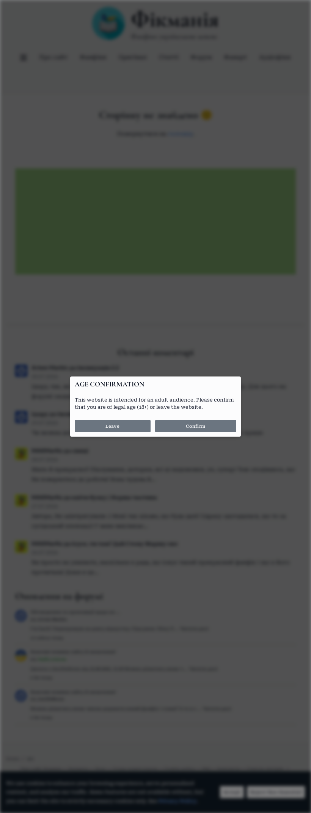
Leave (112, 425)
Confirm (196, 425)
